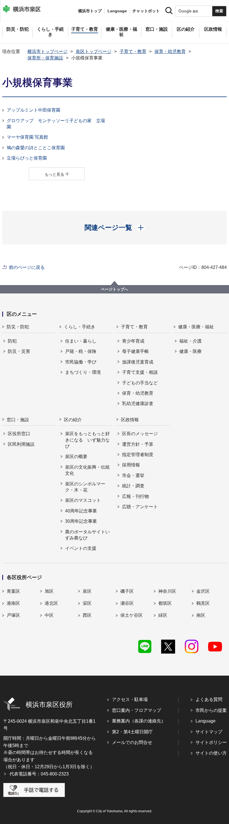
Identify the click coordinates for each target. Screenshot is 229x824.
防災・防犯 (18, 326)
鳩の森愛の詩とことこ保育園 (36, 147)
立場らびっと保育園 (27, 158)
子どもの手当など (140, 382)
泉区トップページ (93, 51)
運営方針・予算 (137, 444)
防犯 (12, 341)
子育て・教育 (133, 51)
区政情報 (130, 419)
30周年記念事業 (81, 521)
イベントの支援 (80, 548)
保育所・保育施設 (45, 58)
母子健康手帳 (135, 351)
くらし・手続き (79, 326)
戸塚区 (13, 615)
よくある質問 (208, 699)
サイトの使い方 (211, 753)
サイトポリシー (211, 742)
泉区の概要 (76, 456)
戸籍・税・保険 (80, 351)
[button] (115, 227)
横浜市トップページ (47, 51)
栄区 (87, 603)
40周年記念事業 (81, 511)
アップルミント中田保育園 (33, 110)
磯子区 (127, 591)
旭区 (49, 591)
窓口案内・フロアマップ (136, 710)
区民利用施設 (21, 444)
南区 (200, 615)
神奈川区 (167, 591)
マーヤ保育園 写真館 (27, 137)
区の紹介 (73, 419)
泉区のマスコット (83, 500)
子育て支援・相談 (140, 372)
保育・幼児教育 (170, 51)
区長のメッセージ (140, 433)
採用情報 (131, 464)
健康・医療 (190, 351)
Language (205, 721)
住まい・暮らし (80, 341)
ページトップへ (114, 289)
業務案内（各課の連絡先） (139, 721)
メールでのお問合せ (132, 742)
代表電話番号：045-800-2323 (39, 774)
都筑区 (165, 603)
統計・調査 (133, 485)
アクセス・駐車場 (130, 699)
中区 (49, 615)
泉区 (87, 591)
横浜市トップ (90, 11)
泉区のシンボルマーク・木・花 (85, 486)
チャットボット (146, 11)
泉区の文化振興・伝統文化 (87, 470)
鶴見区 (203, 603)
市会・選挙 (133, 475)
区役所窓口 (19, 433)
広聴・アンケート (140, 506)
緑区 (162, 615)
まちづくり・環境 (83, 372)
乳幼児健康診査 (137, 403)
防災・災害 (19, 351)
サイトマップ (208, 731)
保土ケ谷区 (131, 615)
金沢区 (203, 591)
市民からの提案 (211, 710)
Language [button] (117, 11)
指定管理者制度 (137, 454)
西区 (87, 615)
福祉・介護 (190, 341)
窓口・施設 (18, 419)
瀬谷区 (127, 603)
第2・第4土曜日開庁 (132, 731)
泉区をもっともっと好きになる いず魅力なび (87, 440)
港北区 (51, 603)
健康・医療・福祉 (196, 326)
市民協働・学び (80, 362)
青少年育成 (133, 341)
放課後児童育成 (137, 362)
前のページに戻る (27, 267)
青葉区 (13, 591)
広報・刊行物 (135, 496)
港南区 (13, 603)
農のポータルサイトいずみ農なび (87, 534)
